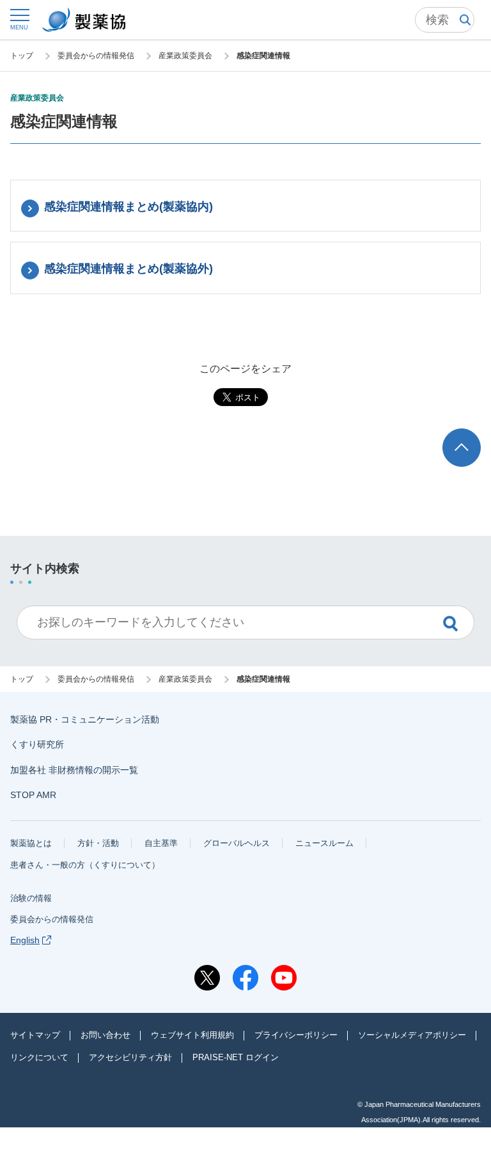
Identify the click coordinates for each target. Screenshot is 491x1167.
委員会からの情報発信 (51, 919)
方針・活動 (98, 843)
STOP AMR (33, 795)
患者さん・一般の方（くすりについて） (85, 865)
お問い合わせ (105, 1035)
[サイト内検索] (445, 20)
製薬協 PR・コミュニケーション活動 (84, 719)
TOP (473, 434)
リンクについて (39, 1057)
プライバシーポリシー (296, 1035)
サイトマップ (35, 1035)
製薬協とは (31, 843)
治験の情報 (31, 898)
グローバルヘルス (236, 843)
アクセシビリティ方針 (130, 1057)
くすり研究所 (37, 744)
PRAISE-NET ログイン (235, 1057)
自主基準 (161, 843)
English (25, 940)
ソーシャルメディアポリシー (412, 1035)
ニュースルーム (324, 843)
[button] (19, 19)
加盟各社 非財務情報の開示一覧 (74, 770)
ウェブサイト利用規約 (192, 1035)
